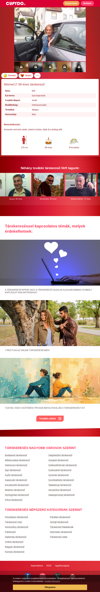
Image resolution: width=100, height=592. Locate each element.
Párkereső (10, 532)
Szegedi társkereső (58, 460)
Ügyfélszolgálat (62, 566)
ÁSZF (49, 566)
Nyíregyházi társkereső (17, 495)
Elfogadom (50, 587)
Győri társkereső (13, 475)
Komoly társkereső (14, 552)
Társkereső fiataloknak (61, 527)
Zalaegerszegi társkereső (61, 495)
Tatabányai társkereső (59, 485)
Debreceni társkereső (16, 465)
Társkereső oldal (58, 537)
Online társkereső (14, 542)
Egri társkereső (13, 470)
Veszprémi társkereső (59, 490)
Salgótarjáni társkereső (60, 455)
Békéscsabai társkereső (17, 460)
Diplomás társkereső (15, 537)
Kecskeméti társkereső (17, 485)
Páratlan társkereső (60, 517)
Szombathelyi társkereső (61, 480)
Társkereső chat (13, 522)
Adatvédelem (37, 566)
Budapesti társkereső (16, 455)
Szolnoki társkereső (58, 475)
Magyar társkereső (14, 547)
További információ (52, 581)
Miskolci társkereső (15, 490)
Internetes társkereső (61, 532)
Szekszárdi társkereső (59, 470)
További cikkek (47, 418)
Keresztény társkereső (16, 527)
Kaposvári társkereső (16, 480)
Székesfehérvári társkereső (62, 465)
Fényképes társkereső (16, 517)
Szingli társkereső (59, 522)
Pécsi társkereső (13, 500)
